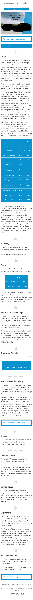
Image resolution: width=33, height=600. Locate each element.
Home (6, 8)
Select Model (11, 8)
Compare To (18, 8)
